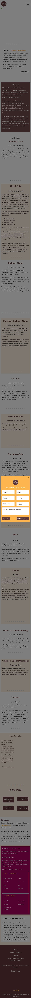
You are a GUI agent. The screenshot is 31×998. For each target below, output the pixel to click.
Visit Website (23, 519)
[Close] (28, 477)
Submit (5, 519)
